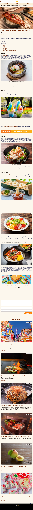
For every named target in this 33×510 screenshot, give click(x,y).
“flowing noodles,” (10, 174)
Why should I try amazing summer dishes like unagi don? (10, 50)
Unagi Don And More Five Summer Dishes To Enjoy (19, 5)
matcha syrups (9, 95)
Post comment (28, 313)
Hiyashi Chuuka (4, 49)
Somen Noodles (5, 48)
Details (17, 3)
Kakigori (4, 46)
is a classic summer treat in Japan (11, 92)
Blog (4, 5)
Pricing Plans (6, 3)
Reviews (28, 3)
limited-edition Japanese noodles (11, 126)
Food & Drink (8, 5)
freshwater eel (5, 55)
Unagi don (4, 45)
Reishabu (4, 47)
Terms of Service (14, 506)
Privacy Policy (19, 506)
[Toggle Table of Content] (1, 44)
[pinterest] (3, 34)
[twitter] (4, 34)
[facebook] (1, 34)
